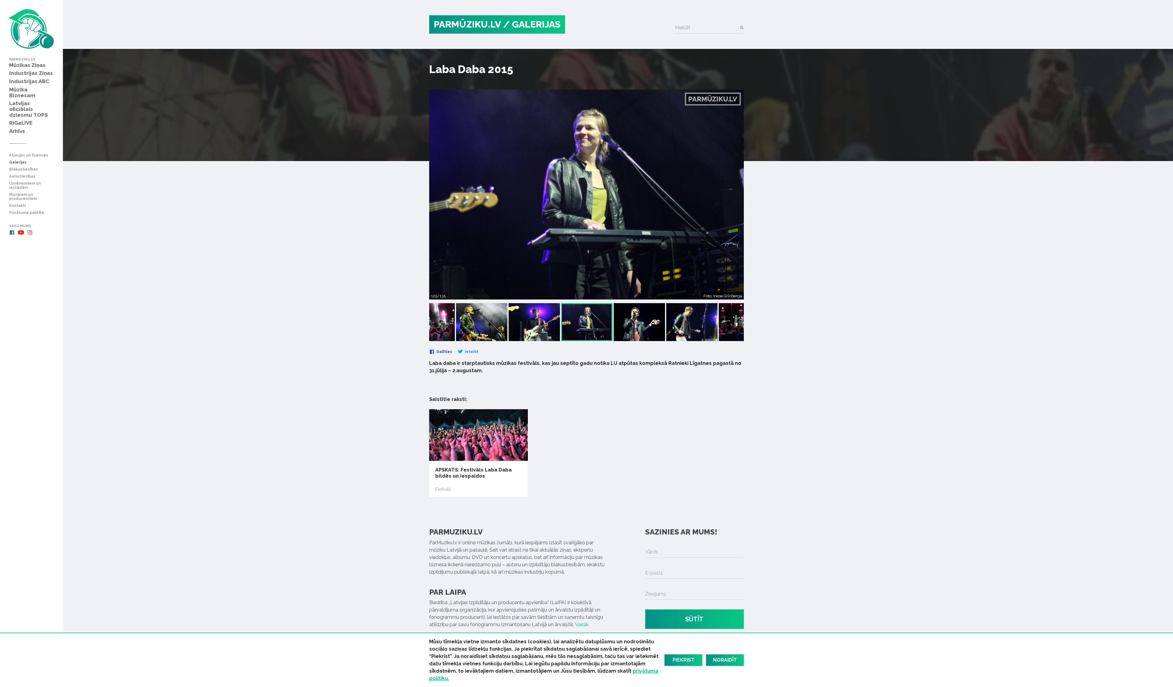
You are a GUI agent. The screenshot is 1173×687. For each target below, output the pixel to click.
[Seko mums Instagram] (29, 232)
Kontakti (17, 206)
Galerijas (18, 162)
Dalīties (444, 352)
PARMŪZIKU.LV (467, 24)
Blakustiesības (23, 169)
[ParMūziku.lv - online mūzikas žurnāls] (31, 29)
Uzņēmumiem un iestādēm (25, 185)
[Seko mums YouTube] (21, 232)
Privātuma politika (26, 213)
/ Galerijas (532, 24)
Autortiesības (22, 176)
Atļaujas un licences (28, 155)
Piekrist (683, 660)
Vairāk (582, 624)
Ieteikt (471, 352)
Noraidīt (725, 660)
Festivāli (443, 489)
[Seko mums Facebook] (12, 232)
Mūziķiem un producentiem (23, 197)
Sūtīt (694, 619)
